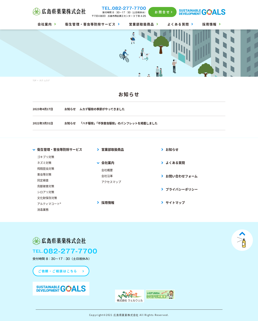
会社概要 (107, 170)
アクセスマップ (111, 182)
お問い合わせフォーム (182, 176)
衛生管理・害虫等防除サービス (90, 24)
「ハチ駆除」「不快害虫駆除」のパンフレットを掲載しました (119, 123)
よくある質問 (178, 24)
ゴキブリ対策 (45, 157)
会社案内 (45, 24)
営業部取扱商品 (141, 24)
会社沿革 (107, 176)
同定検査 (43, 180)
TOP (34, 80)
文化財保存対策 (47, 198)
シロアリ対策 (45, 192)
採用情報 (209, 24)
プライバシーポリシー (182, 189)
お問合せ (162, 12)
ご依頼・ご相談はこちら (57, 271)
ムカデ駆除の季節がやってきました (102, 109)
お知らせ (172, 149)
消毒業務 (43, 209)
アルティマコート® (49, 204)
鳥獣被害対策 (45, 186)
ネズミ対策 (44, 163)
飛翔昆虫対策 (45, 168)
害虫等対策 (44, 174)
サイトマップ (175, 202)
